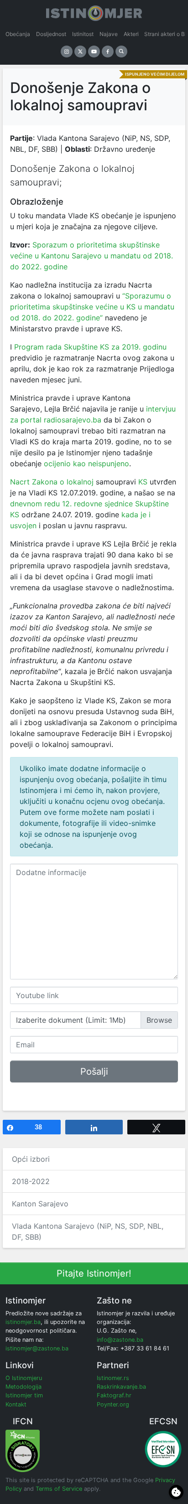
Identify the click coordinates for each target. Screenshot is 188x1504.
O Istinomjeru (23, 1378)
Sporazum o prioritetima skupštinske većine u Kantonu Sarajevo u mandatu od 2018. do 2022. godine (91, 255)
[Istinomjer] (94, 11)
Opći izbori (31, 1159)
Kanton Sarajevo (40, 1203)
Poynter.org (113, 1404)
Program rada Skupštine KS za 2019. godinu (90, 346)
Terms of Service (59, 1488)
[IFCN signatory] (22, 1450)
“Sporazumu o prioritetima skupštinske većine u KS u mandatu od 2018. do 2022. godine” (92, 306)
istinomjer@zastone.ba (36, 1348)
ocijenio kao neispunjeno (86, 463)
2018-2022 (31, 1181)
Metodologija (23, 1386)
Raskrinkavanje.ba (121, 1386)
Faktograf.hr (114, 1395)
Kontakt (15, 1404)
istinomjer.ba (23, 1322)
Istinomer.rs (113, 1378)
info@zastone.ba (120, 1339)
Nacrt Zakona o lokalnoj (53, 481)
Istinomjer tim (24, 1395)
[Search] (121, 51)
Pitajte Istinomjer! (94, 1273)
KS (141, 481)
